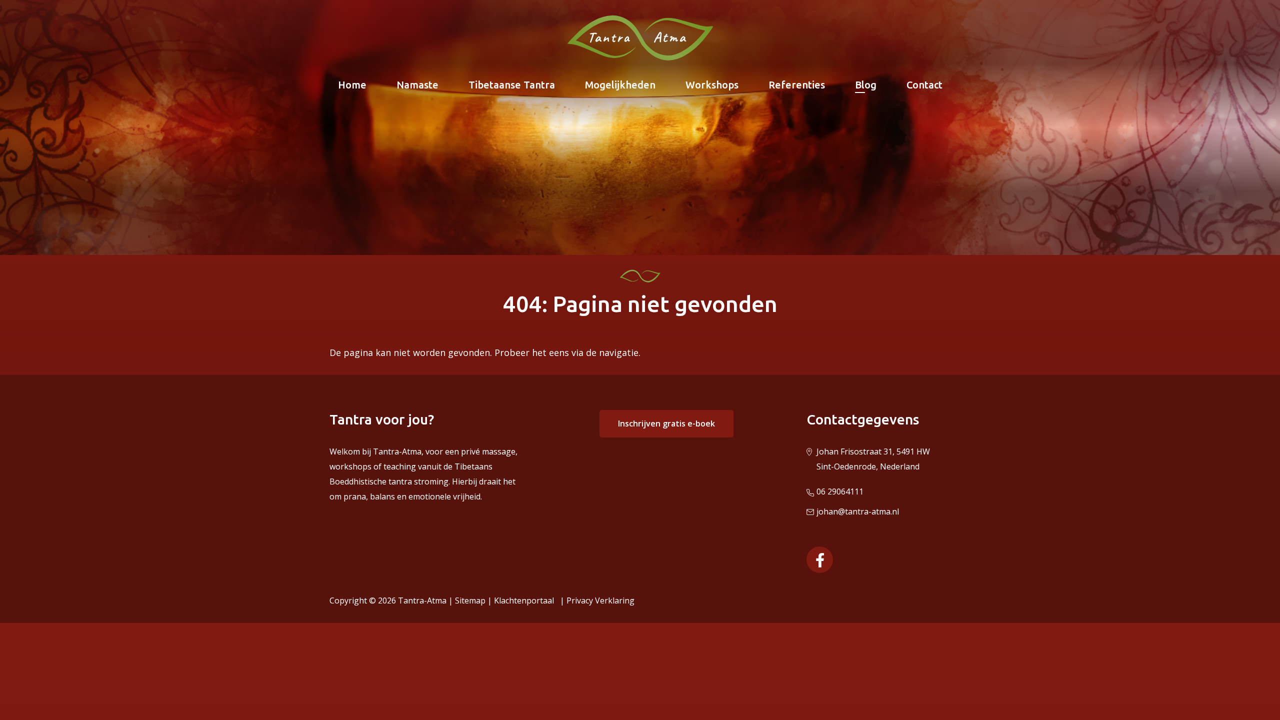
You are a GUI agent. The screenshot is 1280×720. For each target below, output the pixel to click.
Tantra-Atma (422, 600)
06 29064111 (840, 491)
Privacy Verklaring (600, 600)
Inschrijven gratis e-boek (666, 423)
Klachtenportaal (526, 600)
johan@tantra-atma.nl (857, 511)
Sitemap (470, 600)
